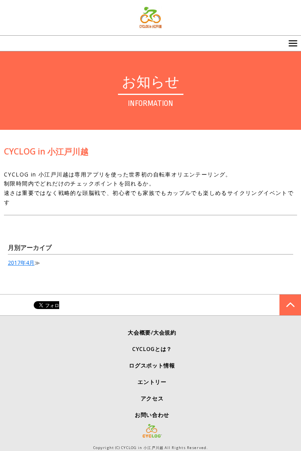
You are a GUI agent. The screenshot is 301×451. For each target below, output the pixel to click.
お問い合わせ (152, 414)
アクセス (152, 398)
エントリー (152, 382)
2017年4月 (21, 262)
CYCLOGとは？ (152, 349)
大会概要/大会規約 (152, 332)
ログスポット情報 (152, 365)
